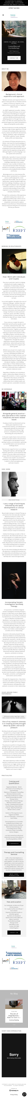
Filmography (14, 843)
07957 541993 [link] (14, 8)
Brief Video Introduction (14, 874)
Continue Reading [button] (14, 1020)
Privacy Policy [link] (14, 1094)
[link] (14, 15)
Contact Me (14, 932)
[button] (3, 15)
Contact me (14, 58)
